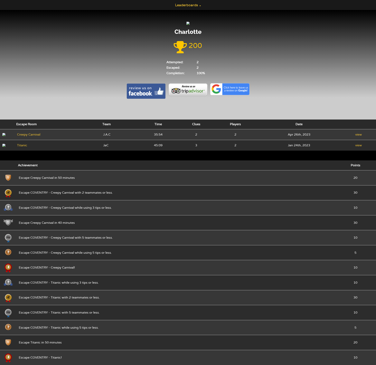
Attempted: (174, 62)
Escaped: (173, 68)
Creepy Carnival (28, 134)
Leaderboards (187, 5)
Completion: (175, 73)
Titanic (22, 145)
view (358, 134)
